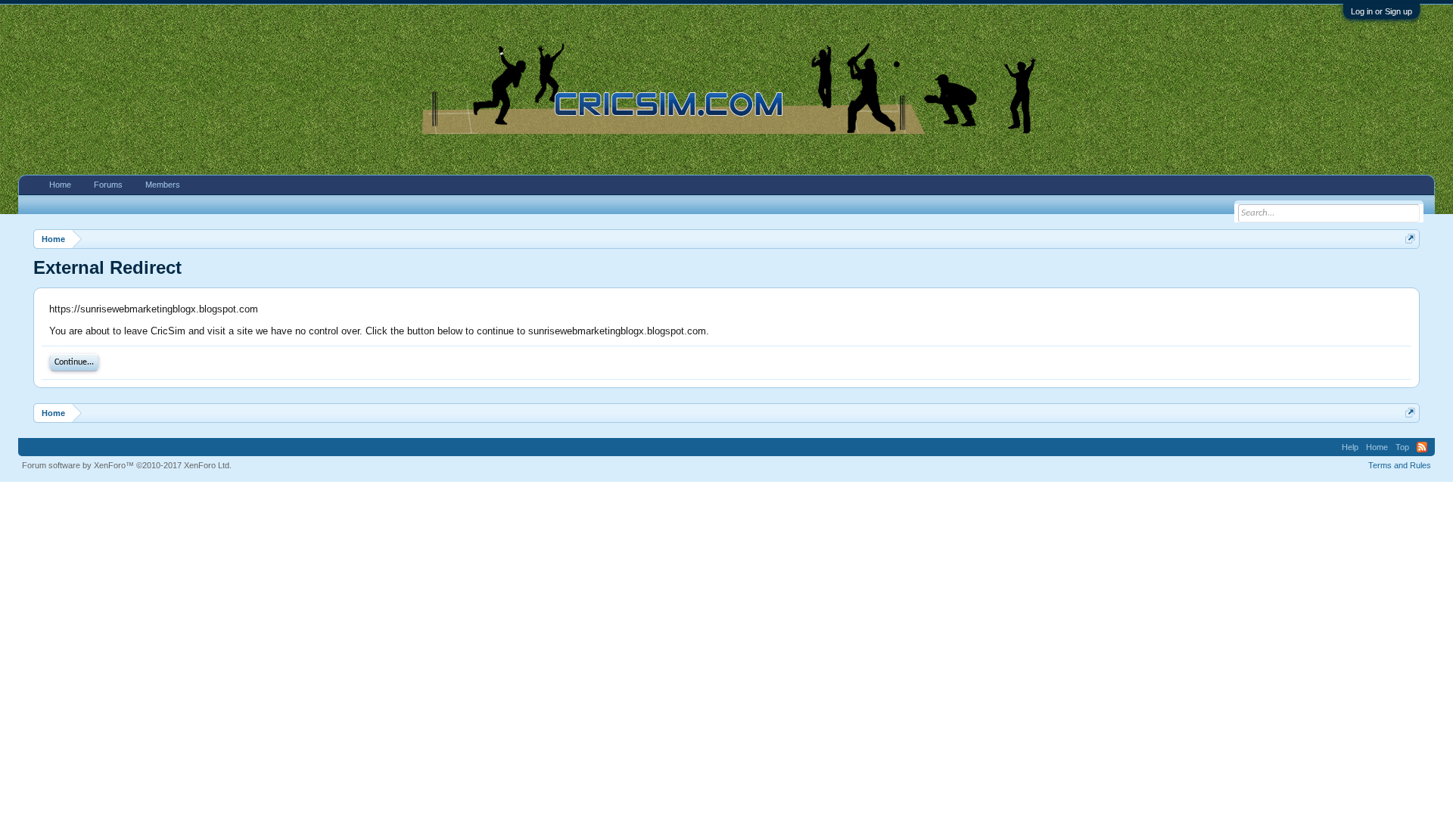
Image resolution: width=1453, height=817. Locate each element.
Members (162, 184)
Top (1402, 447)
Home (60, 184)
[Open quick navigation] (1410, 239)
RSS (1422, 447)
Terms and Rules (1399, 465)
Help (1350, 447)
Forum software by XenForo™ (127, 465)
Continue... (74, 362)
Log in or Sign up (1381, 11)
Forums (108, 184)
